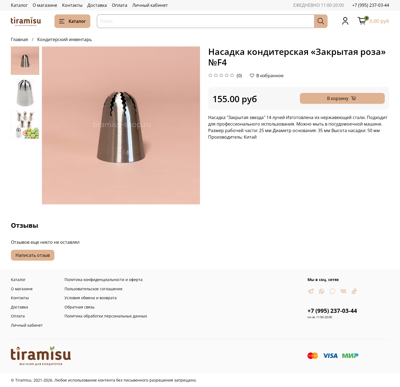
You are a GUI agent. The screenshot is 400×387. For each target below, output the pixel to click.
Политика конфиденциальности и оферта (103, 279)
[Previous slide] (52, 125)
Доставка (97, 5)
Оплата (119, 5)
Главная (19, 39)
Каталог (19, 5)
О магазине (45, 5)
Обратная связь (79, 307)
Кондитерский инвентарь (64, 39)
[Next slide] (189, 125)
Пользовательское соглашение (93, 288)
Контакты (72, 5)
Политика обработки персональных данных (105, 316)
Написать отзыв (33, 255)
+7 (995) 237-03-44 (370, 5)
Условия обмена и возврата (90, 297)
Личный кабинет (150, 5)
